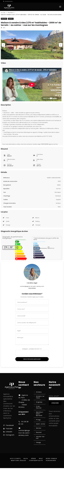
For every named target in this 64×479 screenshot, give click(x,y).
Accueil (3, 12)
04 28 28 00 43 (8, 1)
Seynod (39, 432)
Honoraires (51, 460)
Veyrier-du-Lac (40, 437)
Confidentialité (36, 460)
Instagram (10, 435)
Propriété (11, 12)
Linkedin (9, 432)
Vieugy (38, 442)
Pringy (38, 420)
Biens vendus (51, 458)
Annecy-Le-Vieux (40, 397)
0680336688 (32, 288)
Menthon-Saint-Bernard (40, 413)
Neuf (41, 458)
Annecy (39, 392)
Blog (26, 458)
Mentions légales (18, 460)
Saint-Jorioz (40, 424)
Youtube (9, 429)
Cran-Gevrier (39, 407)
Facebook (10, 425)
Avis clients (15, 458)
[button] (3, 45)
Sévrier (38, 428)
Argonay (39, 402)
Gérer (33, 458)
